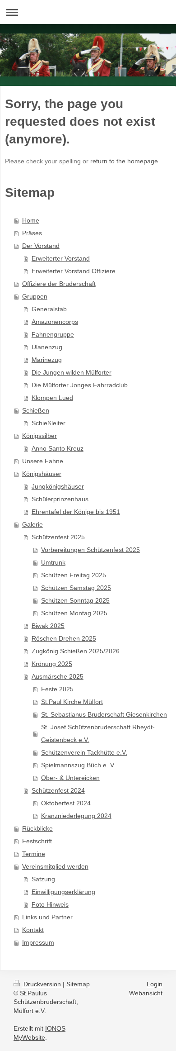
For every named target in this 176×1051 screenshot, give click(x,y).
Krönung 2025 (52, 663)
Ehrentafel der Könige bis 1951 (76, 511)
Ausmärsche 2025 (57, 676)
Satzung (43, 879)
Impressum (38, 942)
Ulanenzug (47, 347)
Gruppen (34, 296)
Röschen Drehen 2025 (64, 638)
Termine (33, 853)
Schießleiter (48, 423)
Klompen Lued (52, 397)
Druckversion (42, 984)
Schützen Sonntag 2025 (75, 600)
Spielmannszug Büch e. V (77, 765)
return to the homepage (124, 161)
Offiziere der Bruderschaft (59, 283)
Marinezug (47, 359)
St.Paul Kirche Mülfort (72, 701)
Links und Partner (47, 917)
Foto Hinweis (50, 904)
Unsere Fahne (42, 461)
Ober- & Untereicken (70, 777)
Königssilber (39, 435)
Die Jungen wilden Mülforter (71, 372)
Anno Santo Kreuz (57, 448)
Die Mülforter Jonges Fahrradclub (80, 385)
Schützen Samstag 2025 (76, 587)
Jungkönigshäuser (58, 486)
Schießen (35, 410)
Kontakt (33, 929)
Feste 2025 (57, 689)
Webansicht (145, 993)
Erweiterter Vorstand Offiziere (74, 271)
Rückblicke (37, 828)
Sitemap (78, 984)
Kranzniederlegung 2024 (76, 815)
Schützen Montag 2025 (74, 613)
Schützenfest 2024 (58, 790)
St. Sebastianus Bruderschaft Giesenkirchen (104, 714)
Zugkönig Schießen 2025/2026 (76, 651)
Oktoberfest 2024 (66, 803)
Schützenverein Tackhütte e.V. (84, 752)
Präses (32, 233)
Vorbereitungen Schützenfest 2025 (90, 549)
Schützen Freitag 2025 (73, 575)
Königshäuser (41, 473)
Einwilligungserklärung (63, 891)
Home (30, 220)
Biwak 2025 (48, 625)
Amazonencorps (55, 321)
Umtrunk (53, 562)
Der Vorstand (41, 245)
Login (154, 984)
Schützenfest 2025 (58, 537)
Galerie (32, 524)
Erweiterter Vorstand (61, 258)
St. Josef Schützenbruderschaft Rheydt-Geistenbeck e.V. (98, 733)
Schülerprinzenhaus (60, 499)
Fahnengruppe (53, 334)
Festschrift (37, 841)
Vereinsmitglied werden (55, 866)
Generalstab (49, 309)
